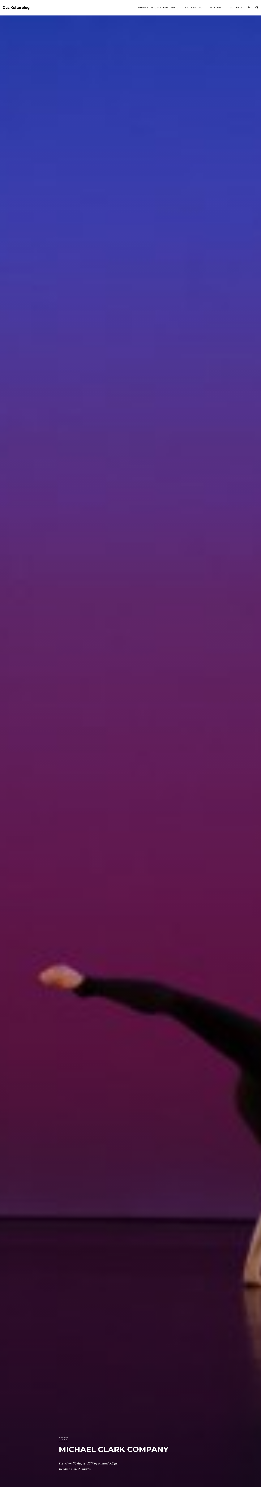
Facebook (193, 7)
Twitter (214, 7)
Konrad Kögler (108, 1463)
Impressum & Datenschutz (157, 7)
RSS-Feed (235, 7)
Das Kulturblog (16, 8)
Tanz (63, 1439)
